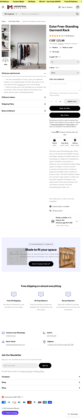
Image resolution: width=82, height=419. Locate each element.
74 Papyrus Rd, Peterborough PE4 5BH (60, 344)
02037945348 (51, 336)
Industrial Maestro (13, 408)
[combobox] (41, 13)
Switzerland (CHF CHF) (13, 397)
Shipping (60, 43)
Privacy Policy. (39, 371)
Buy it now (65, 115)
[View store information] (76, 221)
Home (4, 21)
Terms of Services (26, 371)
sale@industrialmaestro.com (15, 344)
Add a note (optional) (56, 79)
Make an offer (64, 108)
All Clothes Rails (14, 21)
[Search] (77, 14)
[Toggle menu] (3, 7)
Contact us (21, 84)
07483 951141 (11, 336)
